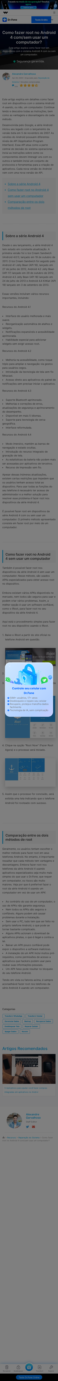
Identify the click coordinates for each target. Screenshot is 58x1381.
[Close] (9, 666)
